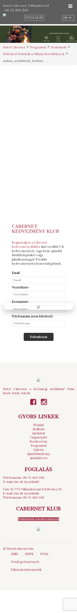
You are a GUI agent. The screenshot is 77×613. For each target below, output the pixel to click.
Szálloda (38, 429)
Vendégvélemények (25, 562)
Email (16, 273)
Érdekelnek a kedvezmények (38, 519)
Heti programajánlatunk (38, 189)
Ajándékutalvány (38, 454)
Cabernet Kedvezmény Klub (35, 229)
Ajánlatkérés (38, 458)
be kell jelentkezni (51, 109)
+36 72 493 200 (15, 10)
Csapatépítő (38, 437)
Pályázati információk (26, 570)
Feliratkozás (38, 337)
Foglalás (34, 17)
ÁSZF (14, 554)
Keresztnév (20, 302)
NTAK (44, 554)
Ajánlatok (38, 433)
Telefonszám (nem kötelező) (32, 316)
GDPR (29, 554)
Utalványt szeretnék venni (38, 180)
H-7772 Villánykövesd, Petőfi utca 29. (36, 489)
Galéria (38, 450)
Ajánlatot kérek (38, 171)
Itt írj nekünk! (29, 482)
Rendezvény (38, 441)
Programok (39, 445)
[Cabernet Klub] (38, 529)
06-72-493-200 (33, 478)
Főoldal (38, 425)
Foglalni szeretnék (38, 162)
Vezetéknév (20, 287)
